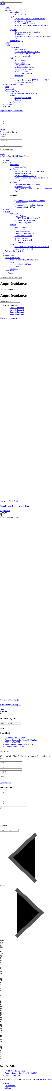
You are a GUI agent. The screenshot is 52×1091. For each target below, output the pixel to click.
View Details (14, 501)
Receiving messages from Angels (27, 32)
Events (12, 95)
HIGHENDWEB (45, 1079)
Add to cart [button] (4, 501)
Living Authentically (22, 65)
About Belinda (20, 14)
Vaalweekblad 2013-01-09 (25, 54)
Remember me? (8, 150)
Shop (7, 87)
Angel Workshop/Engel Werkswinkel (24, 93)
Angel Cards (5, 511)
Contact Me (9, 104)
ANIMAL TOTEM (12, 742)
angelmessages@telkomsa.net (11, 111)
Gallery (8, 43)
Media (7, 45)
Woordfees (19, 76)
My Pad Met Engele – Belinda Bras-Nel (30, 19)
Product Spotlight (16, 41)
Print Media (14, 47)
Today (2, 885)
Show (17, 308)
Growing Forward (21, 71)
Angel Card (9, 89)
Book (2, 709)
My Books (14, 16)
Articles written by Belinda (15, 84)
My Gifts (13, 30)
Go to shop (4, 134)
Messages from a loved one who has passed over (33, 36)
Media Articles (20, 49)
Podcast (13, 58)
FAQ (16, 38)
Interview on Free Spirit (24, 82)
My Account (9, 106)
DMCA (8, 1088)
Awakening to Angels (23, 21)
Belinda (8, 10)
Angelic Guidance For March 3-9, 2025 (20, 744)
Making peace (20, 63)
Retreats (18, 100)
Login (2, 136)
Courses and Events (12, 91)
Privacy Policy (10, 1086)
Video (12, 78)
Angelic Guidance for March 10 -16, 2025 (21, 740)
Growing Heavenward (23, 73)
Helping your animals (23, 34)
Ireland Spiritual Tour (23, 98)
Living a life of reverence (24, 67)
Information (14, 12)
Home (7, 8)
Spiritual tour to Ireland (23, 69)
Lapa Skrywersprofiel (23, 56)
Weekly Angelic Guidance (15, 738)
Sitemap (8, 1083)
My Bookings (15, 102)
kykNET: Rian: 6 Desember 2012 (27, 52)
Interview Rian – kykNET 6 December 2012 (32, 80)
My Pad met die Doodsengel (25, 23)
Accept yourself (21, 60)
